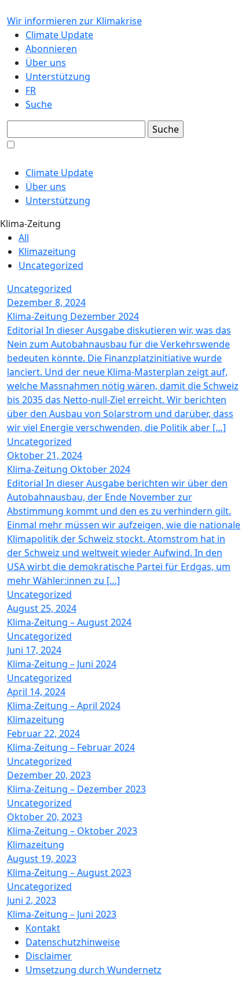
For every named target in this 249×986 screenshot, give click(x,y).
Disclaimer (48, 956)
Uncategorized (51, 265)
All (24, 237)
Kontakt (42, 928)
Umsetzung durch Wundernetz (93, 969)
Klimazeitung (47, 251)
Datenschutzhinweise (72, 942)
